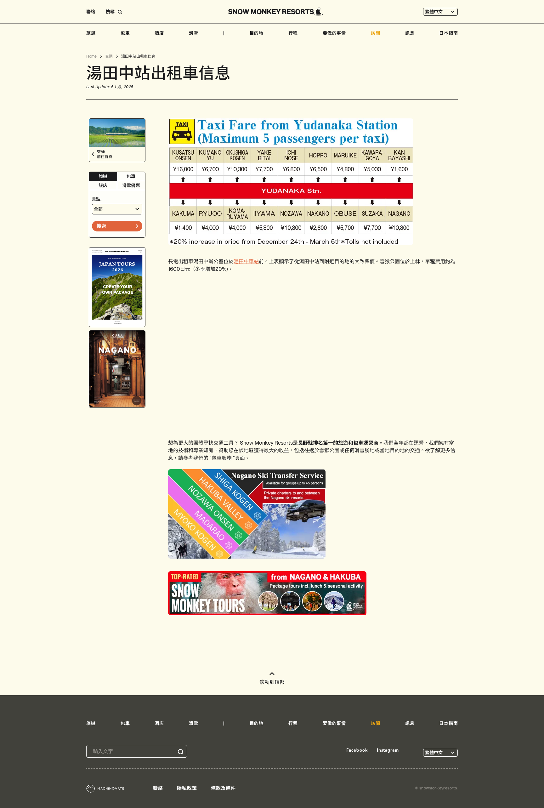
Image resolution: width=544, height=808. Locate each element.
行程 (293, 33)
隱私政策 (187, 788)
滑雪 (193, 33)
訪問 (375, 33)
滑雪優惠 (131, 185)
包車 (125, 33)
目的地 (257, 33)
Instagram (388, 750)
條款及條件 (223, 788)
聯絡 (90, 11)
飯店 (103, 185)
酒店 (159, 33)
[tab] (103, 176)
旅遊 (91, 33)
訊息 (410, 33)
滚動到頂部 (272, 682)
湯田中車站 (246, 261)
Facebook (357, 750)
